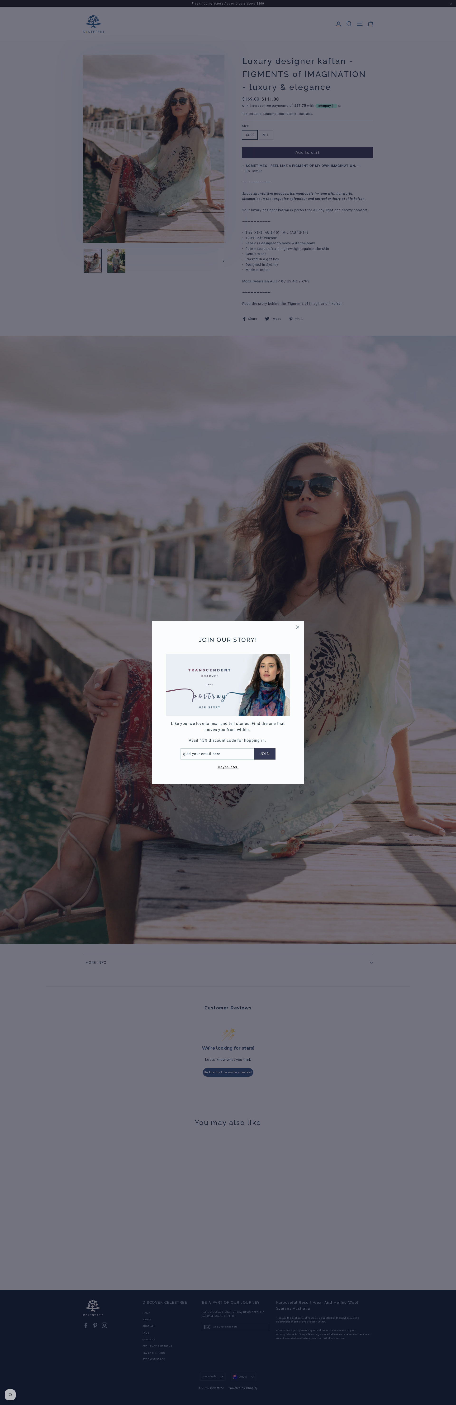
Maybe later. (228, 767)
